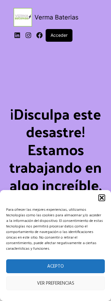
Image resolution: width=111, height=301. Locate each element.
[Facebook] (39, 35)
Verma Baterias (56, 17)
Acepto (55, 266)
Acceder (59, 35)
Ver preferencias (55, 283)
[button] (102, 198)
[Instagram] (28, 35)
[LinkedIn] (17, 35)
